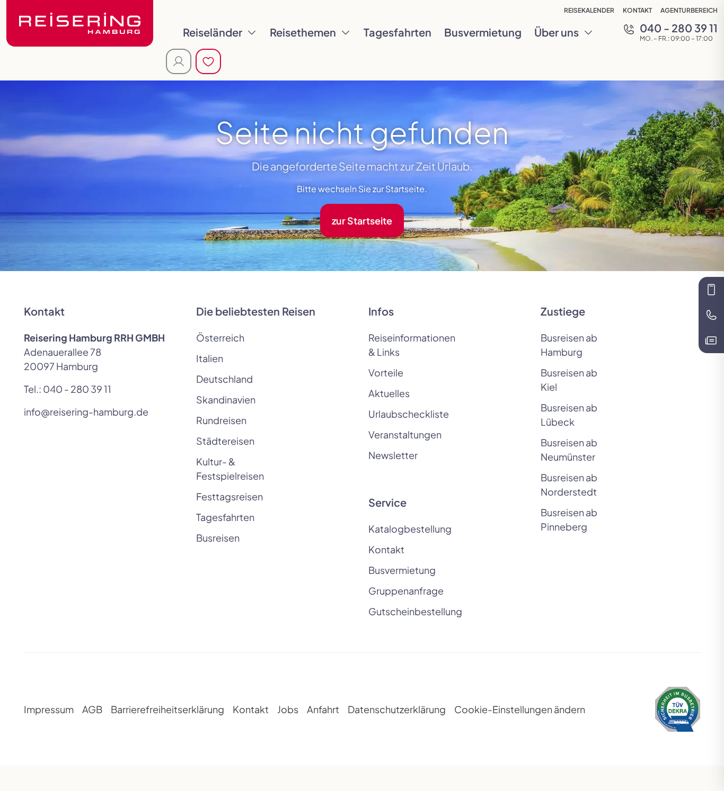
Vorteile (385, 372)
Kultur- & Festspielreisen (230, 468)
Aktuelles (389, 393)
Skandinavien (225, 399)
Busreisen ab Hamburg (569, 344)
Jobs (287, 709)
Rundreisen (221, 420)
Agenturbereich (689, 10)
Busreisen (218, 538)
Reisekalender (589, 10)
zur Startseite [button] (362, 220)
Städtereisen (225, 441)
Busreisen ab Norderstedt (569, 484)
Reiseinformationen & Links (405, 344)
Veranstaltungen (405, 434)
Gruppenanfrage (405, 591)
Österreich (220, 337)
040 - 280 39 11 (77, 389)
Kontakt (637, 10)
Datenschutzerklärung (397, 709)
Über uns (556, 32)
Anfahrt (323, 709)
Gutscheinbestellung (405, 611)
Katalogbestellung (405, 529)
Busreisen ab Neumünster (569, 449)
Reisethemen (303, 32)
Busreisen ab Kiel (569, 379)
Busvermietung (483, 32)
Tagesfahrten (397, 32)
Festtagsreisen (229, 496)
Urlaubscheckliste (405, 414)
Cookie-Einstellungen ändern (519, 709)
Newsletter (393, 455)
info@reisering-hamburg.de (86, 412)
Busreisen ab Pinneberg (569, 519)
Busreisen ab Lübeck (569, 414)
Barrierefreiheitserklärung (167, 709)
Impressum (49, 709)
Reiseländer (212, 32)
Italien (209, 358)
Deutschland (224, 379)
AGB (92, 709)
